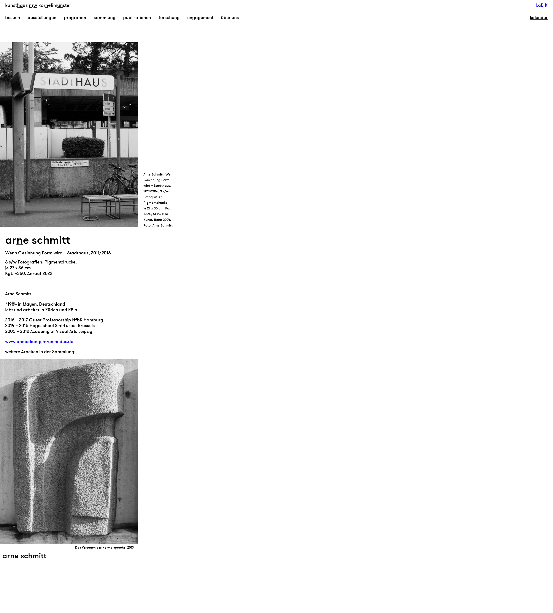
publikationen (137, 18)
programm (75, 18)
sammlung (105, 18)
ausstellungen (42, 18)
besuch (12, 18)
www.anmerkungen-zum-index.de (39, 342)
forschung (169, 18)
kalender (539, 18)
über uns (230, 18)
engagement (200, 18)
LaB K (542, 5)
